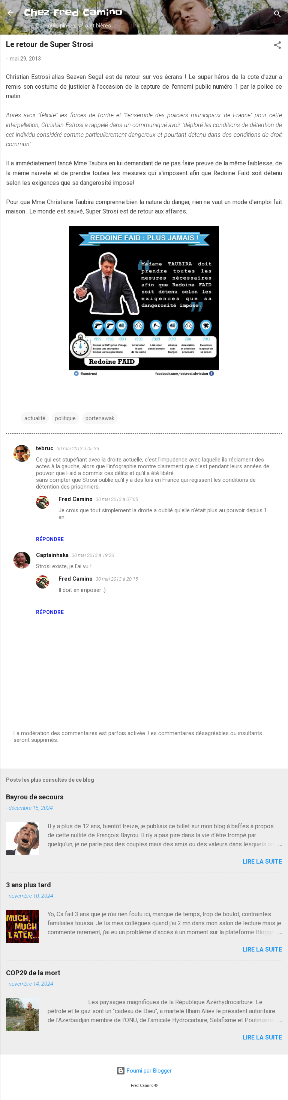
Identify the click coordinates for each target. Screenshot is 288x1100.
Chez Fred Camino (73, 12)
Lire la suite (262, 861)
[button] (277, 46)
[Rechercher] (277, 15)
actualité (34, 418)
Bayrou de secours (34, 797)
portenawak (100, 418)
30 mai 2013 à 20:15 (117, 579)
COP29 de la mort (33, 973)
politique (65, 418)
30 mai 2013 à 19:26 (93, 555)
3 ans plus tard (28, 885)
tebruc (45, 448)
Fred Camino (75, 499)
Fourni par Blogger (148, 1070)
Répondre (50, 539)
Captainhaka (52, 555)
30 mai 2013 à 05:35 (78, 448)
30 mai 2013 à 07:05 (117, 499)
